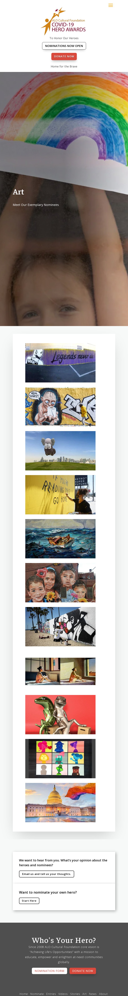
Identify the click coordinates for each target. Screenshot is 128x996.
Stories (75, 994)
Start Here (29, 900)
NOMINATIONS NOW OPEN (64, 46)
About (103, 994)
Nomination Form (49, 971)
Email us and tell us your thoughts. (46, 874)
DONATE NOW (64, 56)
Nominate (37, 994)
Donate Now (82, 971)
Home (24, 994)
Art (84, 994)
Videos (63, 994)
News (93, 994)
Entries (51, 994)
